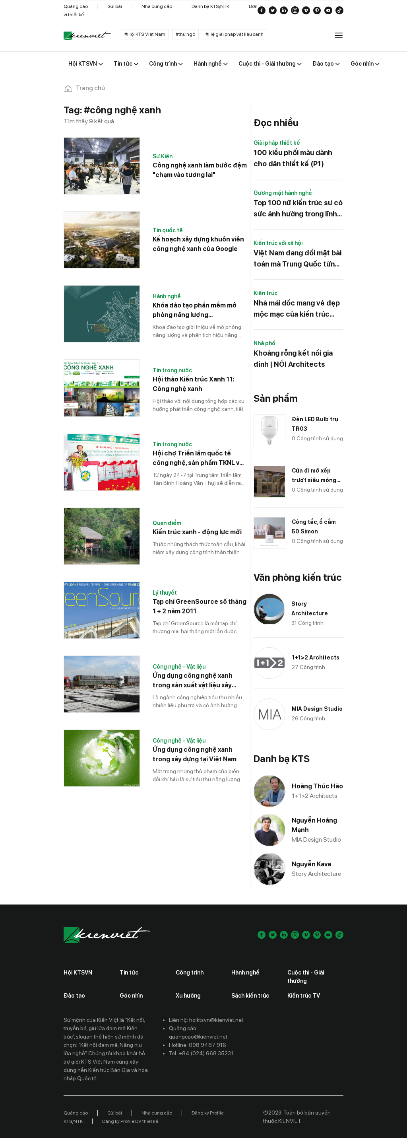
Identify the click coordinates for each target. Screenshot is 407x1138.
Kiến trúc (265, 293)
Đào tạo (74, 995)
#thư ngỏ (185, 34)
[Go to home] (87, 36)
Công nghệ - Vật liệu (179, 666)
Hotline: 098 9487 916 (197, 1045)
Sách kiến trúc (250, 995)
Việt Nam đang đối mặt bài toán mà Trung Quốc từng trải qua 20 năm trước (297, 259)
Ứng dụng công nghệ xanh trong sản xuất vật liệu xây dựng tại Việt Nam (193, 681)
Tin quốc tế (168, 230)
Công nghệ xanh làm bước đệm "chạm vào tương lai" (200, 170)
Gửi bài (114, 6)
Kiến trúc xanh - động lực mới (197, 532)
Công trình (190, 972)
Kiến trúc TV (303, 995)
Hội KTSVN (78, 972)
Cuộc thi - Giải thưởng (305, 976)
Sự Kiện (162, 156)
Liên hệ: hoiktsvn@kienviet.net (206, 1020)
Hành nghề (167, 296)
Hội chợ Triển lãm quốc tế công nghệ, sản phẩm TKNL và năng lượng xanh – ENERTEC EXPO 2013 (198, 458)
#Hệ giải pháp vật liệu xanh (234, 34)
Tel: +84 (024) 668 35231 (201, 1053)
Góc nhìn (131, 995)
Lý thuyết (165, 592)
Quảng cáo (76, 6)
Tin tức (129, 972)
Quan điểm (167, 523)
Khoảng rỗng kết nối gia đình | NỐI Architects (293, 358)
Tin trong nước (172, 370)
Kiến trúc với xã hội (278, 243)
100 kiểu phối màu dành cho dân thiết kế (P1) (293, 158)
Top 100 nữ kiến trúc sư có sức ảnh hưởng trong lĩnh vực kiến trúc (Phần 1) (298, 209)
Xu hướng (188, 995)
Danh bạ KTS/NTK (210, 6)
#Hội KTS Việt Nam (144, 34)
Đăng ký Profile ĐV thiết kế (130, 1121)
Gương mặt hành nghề (283, 193)
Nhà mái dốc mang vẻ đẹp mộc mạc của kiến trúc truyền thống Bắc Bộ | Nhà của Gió (298, 309)
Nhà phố (264, 343)
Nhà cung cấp (156, 6)
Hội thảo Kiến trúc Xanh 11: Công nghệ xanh (193, 384)
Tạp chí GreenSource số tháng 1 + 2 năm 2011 (199, 606)
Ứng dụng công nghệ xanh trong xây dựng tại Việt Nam (194, 754)
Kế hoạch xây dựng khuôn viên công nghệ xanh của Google (198, 244)
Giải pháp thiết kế (277, 143)
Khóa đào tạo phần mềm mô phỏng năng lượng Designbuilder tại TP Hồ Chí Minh (194, 311)
